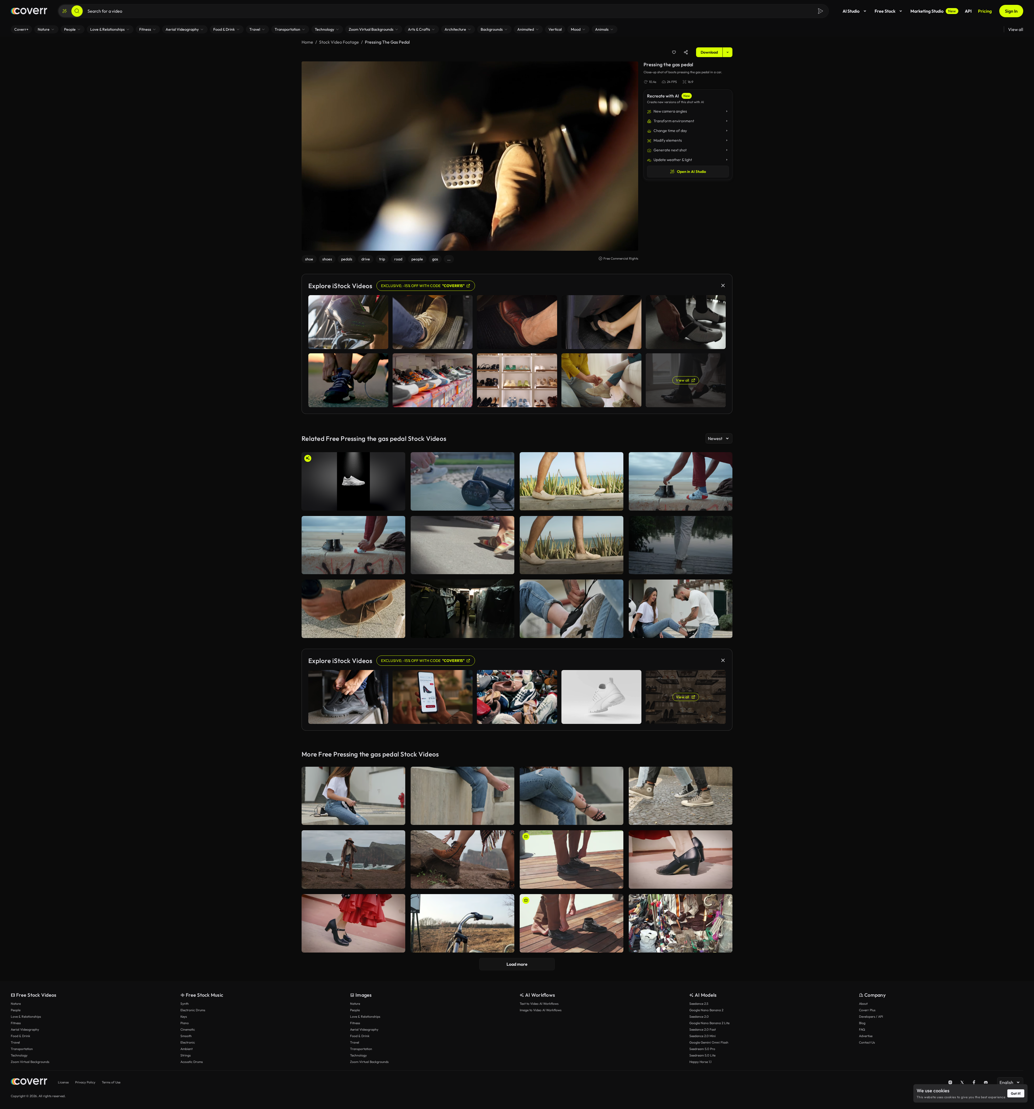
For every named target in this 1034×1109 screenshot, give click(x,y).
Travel (15, 1042)
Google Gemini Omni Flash (708, 1042)
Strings (185, 1055)
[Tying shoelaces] (571, 609)
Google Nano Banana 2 (706, 1010)
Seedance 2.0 (699, 1016)
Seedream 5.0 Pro (702, 1049)
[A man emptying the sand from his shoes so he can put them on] (680, 481)
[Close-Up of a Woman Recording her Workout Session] (462, 481)
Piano (184, 1023)
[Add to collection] (674, 52)
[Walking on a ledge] (571, 481)
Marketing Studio (933, 11)
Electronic (187, 1042)
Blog (862, 1023)
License (63, 1082)
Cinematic (187, 1029)
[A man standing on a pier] (680, 545)
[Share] (686, 52)
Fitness (16, 1023)
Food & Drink (20, 1036)
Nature (16, 1004)
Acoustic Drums (191, 1062)
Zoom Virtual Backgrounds (30, 1062)
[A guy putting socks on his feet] (353, 545)
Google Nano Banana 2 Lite (709, 1023)
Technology (19, 1055)
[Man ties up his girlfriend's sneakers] (680, 609)
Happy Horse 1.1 (700, 1062)
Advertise (865, 1036)
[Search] (77, 11)
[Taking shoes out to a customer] (462, 609)
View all (1015, 29)
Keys (183, 1016)
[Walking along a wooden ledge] (571, 545)
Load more (517, 964)
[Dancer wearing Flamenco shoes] (353, 923)
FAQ (862, 1029)
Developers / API (871, 1016)
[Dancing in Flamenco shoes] (680, 859)
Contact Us (867, 1042)
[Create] (64, 11)
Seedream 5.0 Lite (702, 1055)
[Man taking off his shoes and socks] (571, 859)
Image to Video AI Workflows (540, 1010)
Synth (184, 1004)
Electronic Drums (192, 1010)
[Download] (398, 504)
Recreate (353, 504)
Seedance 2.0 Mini (702, 1036)
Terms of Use (111, 1082)
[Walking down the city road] (462, 545)
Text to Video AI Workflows (539, 1004)
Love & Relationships (26, 1016)
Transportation (22, 1049)
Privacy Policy (85, 1082)
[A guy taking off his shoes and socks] (571, 923)
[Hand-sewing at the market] (680, 923)
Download (709, 52)
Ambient (186, 1049)
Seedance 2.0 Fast (702, 1029)
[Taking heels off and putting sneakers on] (353, 796)
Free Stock (885, 11)
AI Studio (851, 11)
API (968, 11)
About (863, 1004)
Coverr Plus (867, 1010)
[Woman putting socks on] (462, 796)
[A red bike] (462, 923)
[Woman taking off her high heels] (571, 796)
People (15, 1010)
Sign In (1011, 11)
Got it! (1016, 1093)
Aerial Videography (25, 1029)
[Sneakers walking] (680, 796)
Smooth (186, 1036)
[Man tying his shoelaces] (353, 609)
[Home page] (29, 11)
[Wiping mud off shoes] (462, 859)
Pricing (985, 11)
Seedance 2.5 (698, 1004)
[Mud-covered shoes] (353, 859)
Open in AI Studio (691, 171)
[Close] (723, 285)
